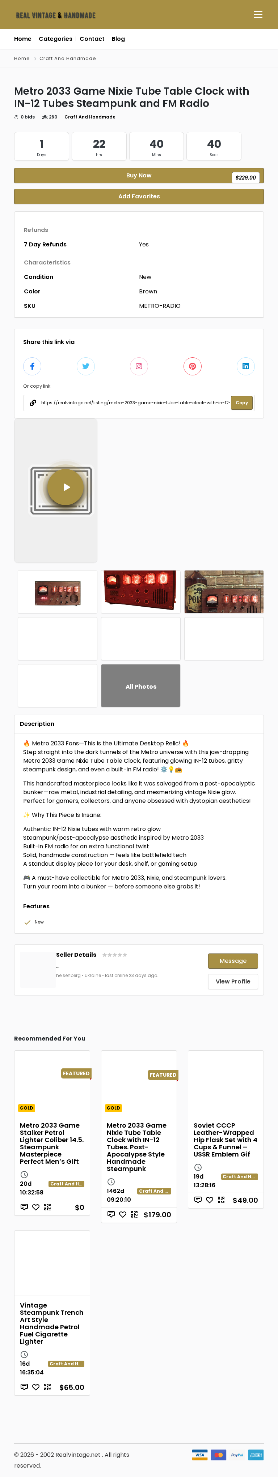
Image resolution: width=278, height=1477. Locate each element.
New (145, 277)
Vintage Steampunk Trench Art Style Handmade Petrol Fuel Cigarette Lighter (52, 1323)
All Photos (141, 686)
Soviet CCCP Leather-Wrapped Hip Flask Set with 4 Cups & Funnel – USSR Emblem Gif (225, 1140)
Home (22, 58)
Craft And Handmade (67, 58)
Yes (144, 244)
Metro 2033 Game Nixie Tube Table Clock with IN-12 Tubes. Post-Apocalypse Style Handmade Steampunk (137, 1147)
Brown (148, 291)
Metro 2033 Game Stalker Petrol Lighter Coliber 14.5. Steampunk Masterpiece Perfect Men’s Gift (52, 1143)
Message (233, 961)
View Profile (233, 981)
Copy (242, 403)
